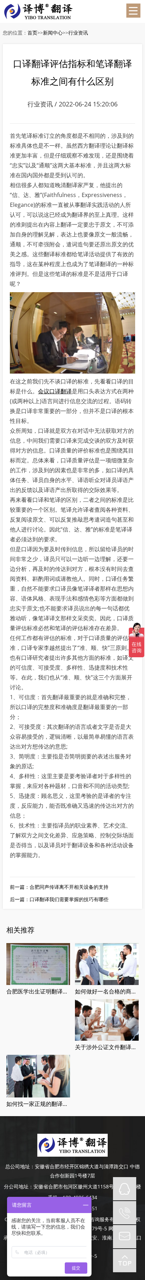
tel (124, 1212)
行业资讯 (78, 32)
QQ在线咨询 (124, 1188)
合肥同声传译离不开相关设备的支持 (69, 887)
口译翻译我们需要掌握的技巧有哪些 (69, 899)
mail (124, 1236)
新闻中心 (53, 32)
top (124, 1260)
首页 (32, 32)
